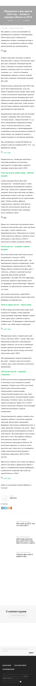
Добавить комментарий (18, 615)
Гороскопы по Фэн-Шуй (16, 28)
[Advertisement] (18, 583)
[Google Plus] (11, 508)
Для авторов (7, 665)
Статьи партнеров (20, 665)
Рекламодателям (8, 669)
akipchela (13, 498)
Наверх (31, 653)
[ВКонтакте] (2, 508)
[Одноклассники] (8, 508)
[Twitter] (5, 508)
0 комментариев (16, 611)
